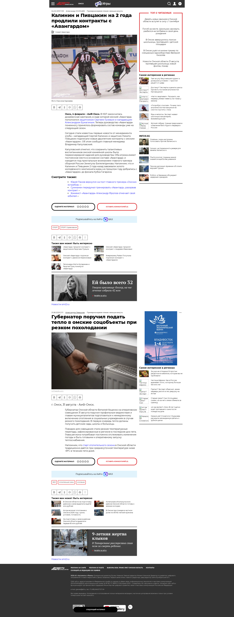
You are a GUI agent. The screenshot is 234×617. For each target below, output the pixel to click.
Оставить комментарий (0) (117, 207)
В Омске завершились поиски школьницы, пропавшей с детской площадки (161, 42)
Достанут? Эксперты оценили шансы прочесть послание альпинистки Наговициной (166, 89)
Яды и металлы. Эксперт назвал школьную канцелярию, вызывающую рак (164, 116)
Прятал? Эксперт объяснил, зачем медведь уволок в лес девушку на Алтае (165, 391)
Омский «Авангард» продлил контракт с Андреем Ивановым (119, 248)
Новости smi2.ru (60, 304)
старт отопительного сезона (99, 445)
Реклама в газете (96, 568)
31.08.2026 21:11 (57, 312)
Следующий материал (95, 609)
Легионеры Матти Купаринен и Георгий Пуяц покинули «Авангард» (76, 266)
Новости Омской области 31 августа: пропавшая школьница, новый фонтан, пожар (161, 63)
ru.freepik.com (57, 391)
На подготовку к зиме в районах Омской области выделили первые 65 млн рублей (76, 521)
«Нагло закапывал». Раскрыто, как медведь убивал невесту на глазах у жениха (166, 98)
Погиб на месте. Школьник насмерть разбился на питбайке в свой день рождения (160, 31)
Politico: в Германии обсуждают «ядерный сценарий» (163, 176)
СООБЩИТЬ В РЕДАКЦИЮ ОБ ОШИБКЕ (85, 570)
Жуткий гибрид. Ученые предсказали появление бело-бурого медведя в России (166, 125)
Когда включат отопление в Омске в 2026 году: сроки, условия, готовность (75, 512)
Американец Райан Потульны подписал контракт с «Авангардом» (118, 258)
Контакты (150, 568)
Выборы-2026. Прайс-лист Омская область (125, 568)
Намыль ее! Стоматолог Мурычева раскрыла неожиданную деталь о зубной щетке (165, 418)
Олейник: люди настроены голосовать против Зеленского (163, 140)
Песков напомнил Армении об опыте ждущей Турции (166, 167)
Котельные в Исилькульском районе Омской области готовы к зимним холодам (120, 504)
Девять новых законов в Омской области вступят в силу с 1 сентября (161, 20)
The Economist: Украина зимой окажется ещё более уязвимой (163, 158)
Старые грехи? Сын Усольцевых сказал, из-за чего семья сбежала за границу (166, 400)
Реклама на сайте (78, 568)
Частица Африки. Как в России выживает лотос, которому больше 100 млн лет (166, 382)
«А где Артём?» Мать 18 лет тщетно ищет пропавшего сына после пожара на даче (165, 409)
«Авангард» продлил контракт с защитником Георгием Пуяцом (76, 248)
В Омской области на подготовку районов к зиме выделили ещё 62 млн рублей (77, 504)
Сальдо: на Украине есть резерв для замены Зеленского (165, 149)
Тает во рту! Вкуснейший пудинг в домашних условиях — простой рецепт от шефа (165, 81)
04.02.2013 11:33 (57, 11)
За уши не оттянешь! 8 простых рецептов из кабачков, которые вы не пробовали (166, 373)
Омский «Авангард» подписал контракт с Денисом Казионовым (77, 257)
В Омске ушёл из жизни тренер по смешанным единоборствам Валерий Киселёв (161, 52)
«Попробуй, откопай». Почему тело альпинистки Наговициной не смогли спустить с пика (166, 107)
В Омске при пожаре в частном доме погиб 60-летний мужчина (119, 511)
